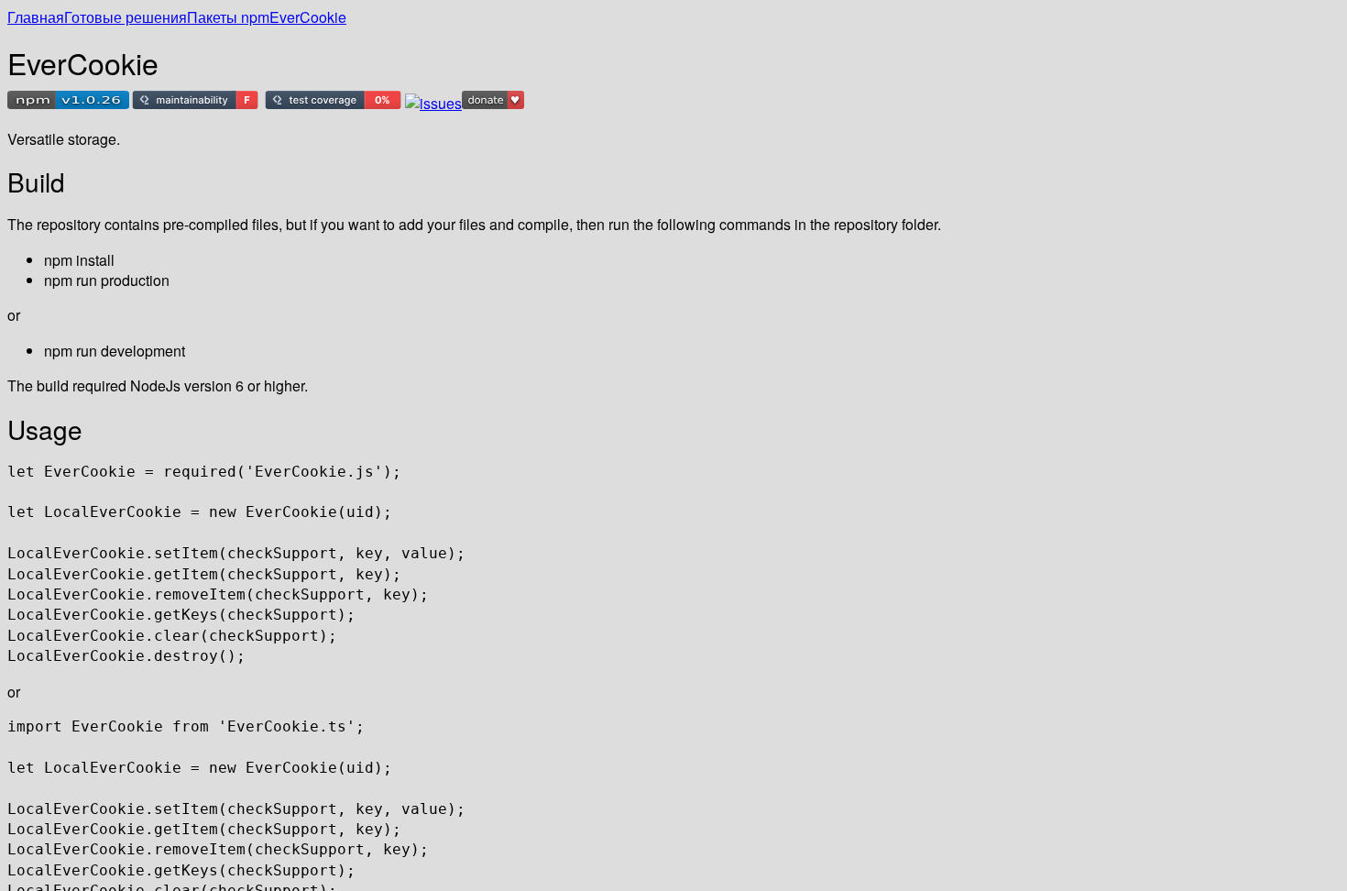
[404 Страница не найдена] (68, 103)
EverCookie (307, 17)
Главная (35, 17)
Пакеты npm (228, 17)
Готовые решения (125, 17)
